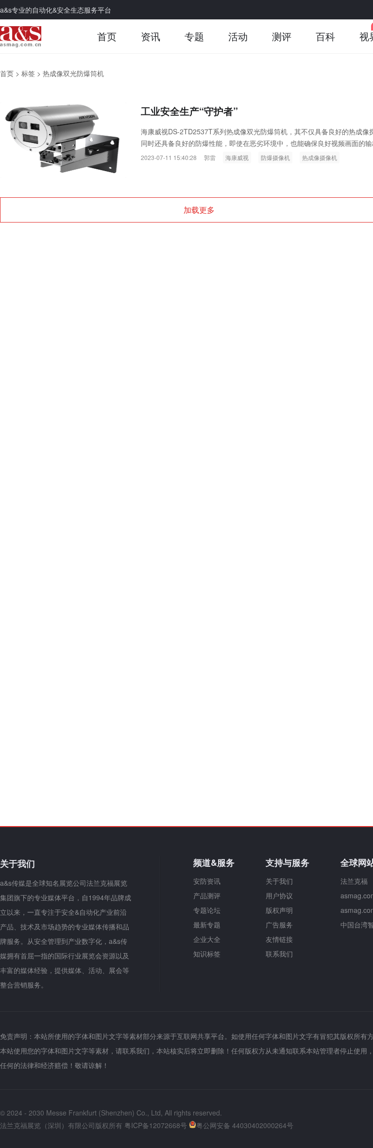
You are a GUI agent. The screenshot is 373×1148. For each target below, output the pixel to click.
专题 (194, 36)
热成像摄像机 (319, 157)
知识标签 (206, 953)
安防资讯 (206, 881)
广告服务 (279, 924)
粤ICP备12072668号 (155, 1125)
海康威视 (237, 157)
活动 (238, 36)
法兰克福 (354, 881)
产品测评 (206, 895)
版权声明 (279, 910)
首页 (107, 36)
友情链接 (279, 939)
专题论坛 (206, 910)
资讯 (150, 36)
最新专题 (206, 924)
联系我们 (279, 953)
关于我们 (279, 881)
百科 (325, 36)
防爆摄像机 (275, 157)
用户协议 (279, 895)
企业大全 (206, 939)
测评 (281, 36)
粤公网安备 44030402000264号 (244, 1125)
